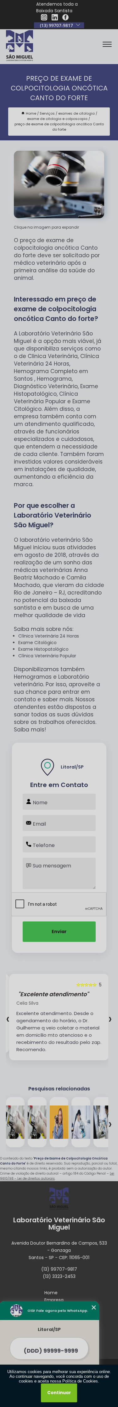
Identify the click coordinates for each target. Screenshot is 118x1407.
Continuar (59, 1393)
